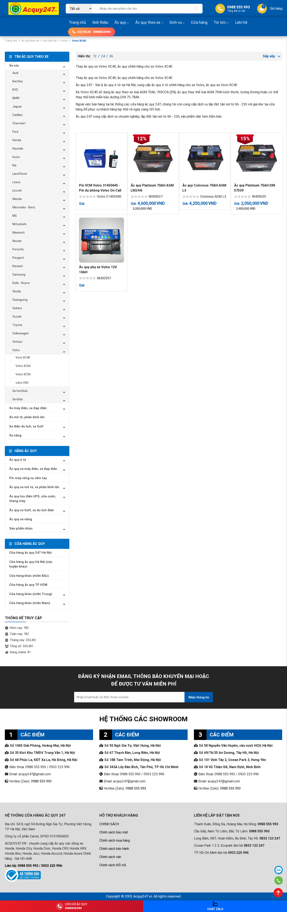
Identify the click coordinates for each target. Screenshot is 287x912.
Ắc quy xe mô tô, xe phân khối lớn (34, 487)
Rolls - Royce (21, 283)
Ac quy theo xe (30, 40)
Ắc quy (120, 22)
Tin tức (220, 22)
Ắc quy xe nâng (20, 519)
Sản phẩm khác (21, 528)
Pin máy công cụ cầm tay (28, 478)
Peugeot (18, 257)
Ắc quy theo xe (147, 22)
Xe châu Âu (50, 40)
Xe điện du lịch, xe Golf (26, 426)
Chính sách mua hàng (114, 840)
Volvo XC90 (23, 374)
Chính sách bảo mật (113, 832)
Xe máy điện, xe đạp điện (28, 408)
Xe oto (14, 65)
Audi (15, 73)
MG (14, 215)
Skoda (16, 291)
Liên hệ (241, 22)
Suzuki (16, 316)
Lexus (16, 182)
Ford (15, 131)
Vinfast (17, 341)
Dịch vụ (176, 22)
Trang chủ (77, 22)
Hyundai (17, 148)
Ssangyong (20, 299)
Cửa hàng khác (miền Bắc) (29, 576)
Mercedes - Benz (23, 207)
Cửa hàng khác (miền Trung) (30, 594)
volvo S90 (22, 382)
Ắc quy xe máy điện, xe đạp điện (33, 469)
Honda (16, 140)
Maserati (18, 232)
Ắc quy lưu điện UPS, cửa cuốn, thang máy (32, 498)
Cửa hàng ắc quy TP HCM (28, 585)
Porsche (18, 249)
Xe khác (17, 399)
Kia (14, 165)
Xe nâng (15, 435)
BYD (15, 89)
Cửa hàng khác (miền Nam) (29, 603)
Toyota (17, 325)
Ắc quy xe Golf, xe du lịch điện (31, 510)
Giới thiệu (100, 22)
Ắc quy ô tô (17, 460)
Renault (17, 266)
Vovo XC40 (23, 357)
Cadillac (17, 115)
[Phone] (279, 880)
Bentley (17, 81)
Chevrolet (18, 123)
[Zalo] (278, 870)
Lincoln (17, 190)
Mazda (17, 199)
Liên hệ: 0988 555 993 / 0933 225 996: (34, 866)
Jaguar (17, 106)
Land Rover (19, 173)
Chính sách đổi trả (112, 865)
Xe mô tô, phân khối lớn (27, 417)
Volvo (64, 40)
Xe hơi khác (20, 391)
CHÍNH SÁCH (109, 824)
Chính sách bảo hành (114, 849)
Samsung (18, 274)
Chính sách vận (110, 857)
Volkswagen (20, 333)
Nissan (17, 241)
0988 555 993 (41, 781)
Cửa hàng (199, 22)
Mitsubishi (19, 224)
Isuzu (16, 157)
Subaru (17, 308)
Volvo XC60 (23, 366)
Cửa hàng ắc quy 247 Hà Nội (30, 553)
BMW (15, 98)
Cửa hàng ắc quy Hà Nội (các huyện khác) (30, 564)
